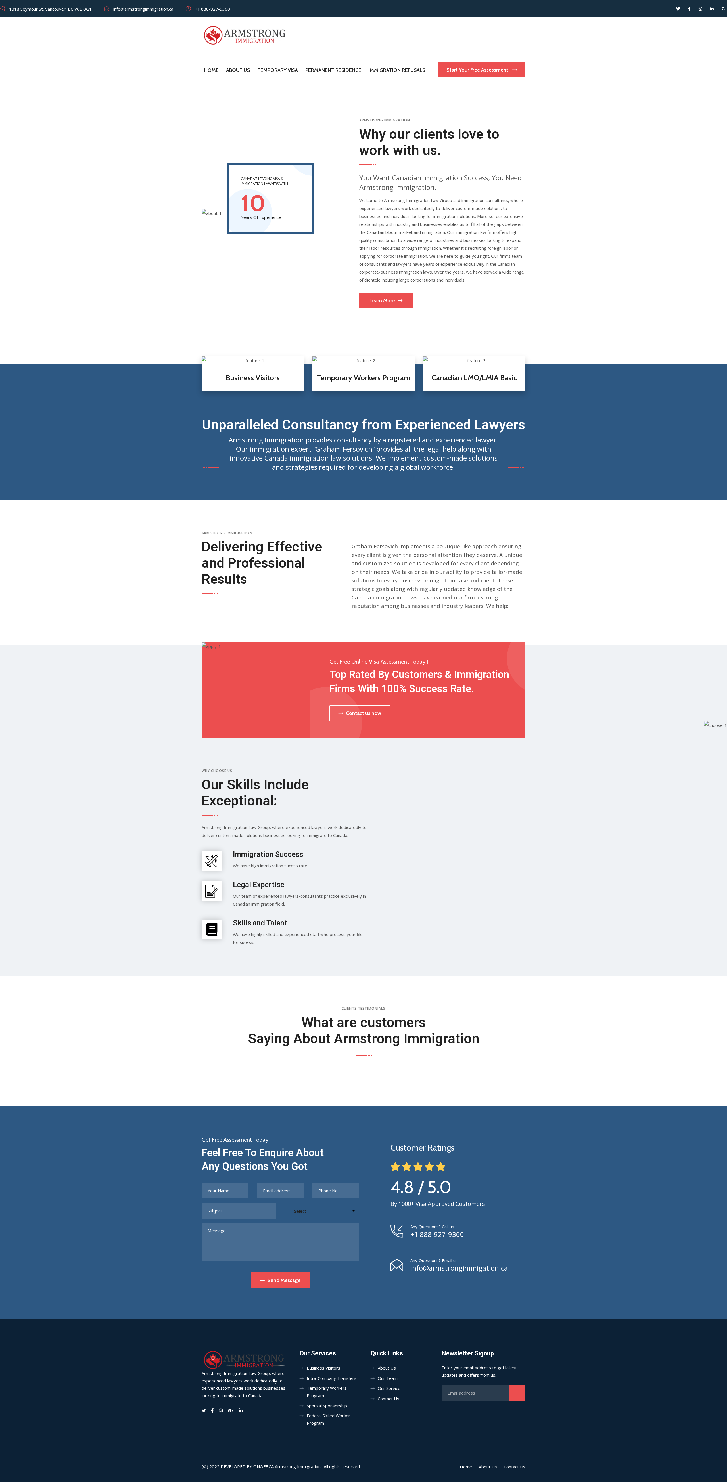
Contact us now (363, 713)
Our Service (389, 1388)
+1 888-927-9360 (437, 1234)
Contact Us (388, 1398)
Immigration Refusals (397, 70)
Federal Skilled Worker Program (328, 1419)
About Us (238, 70)
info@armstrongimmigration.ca (143, 9)
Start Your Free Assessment (477, 70)
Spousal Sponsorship (327, 1405)
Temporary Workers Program (363, 377)
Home (211, 70)
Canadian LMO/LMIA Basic (474, 377)
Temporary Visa (277, 70)
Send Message (284, 1280)
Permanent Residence (333, 70)
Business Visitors (253, 377)
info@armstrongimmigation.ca (459, 1268)
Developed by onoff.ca (247, 1466)
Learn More (382, 300)
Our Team (388, 1378)
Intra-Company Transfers (331, 1378)
